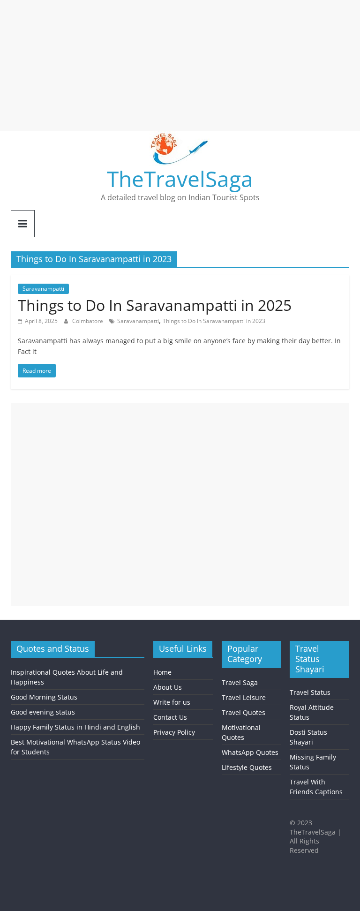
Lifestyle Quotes (247, 767)
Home (162, 672)
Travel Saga (240, 682)
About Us (167, 687)
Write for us (171, 702)
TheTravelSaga (180, 178)
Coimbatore (88, 321)
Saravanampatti (43, 289)
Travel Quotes (243, 712)
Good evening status (43, 712)
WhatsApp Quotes (250, 752)
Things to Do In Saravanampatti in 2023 (214, 321)
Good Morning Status (44, 697)
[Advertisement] (180, 65)
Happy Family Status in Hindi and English (75, 727)
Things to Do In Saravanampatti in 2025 (155, 305)
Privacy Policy (174, 732)
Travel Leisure (244, 697)
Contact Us (170, 717)
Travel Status (310, 692)
